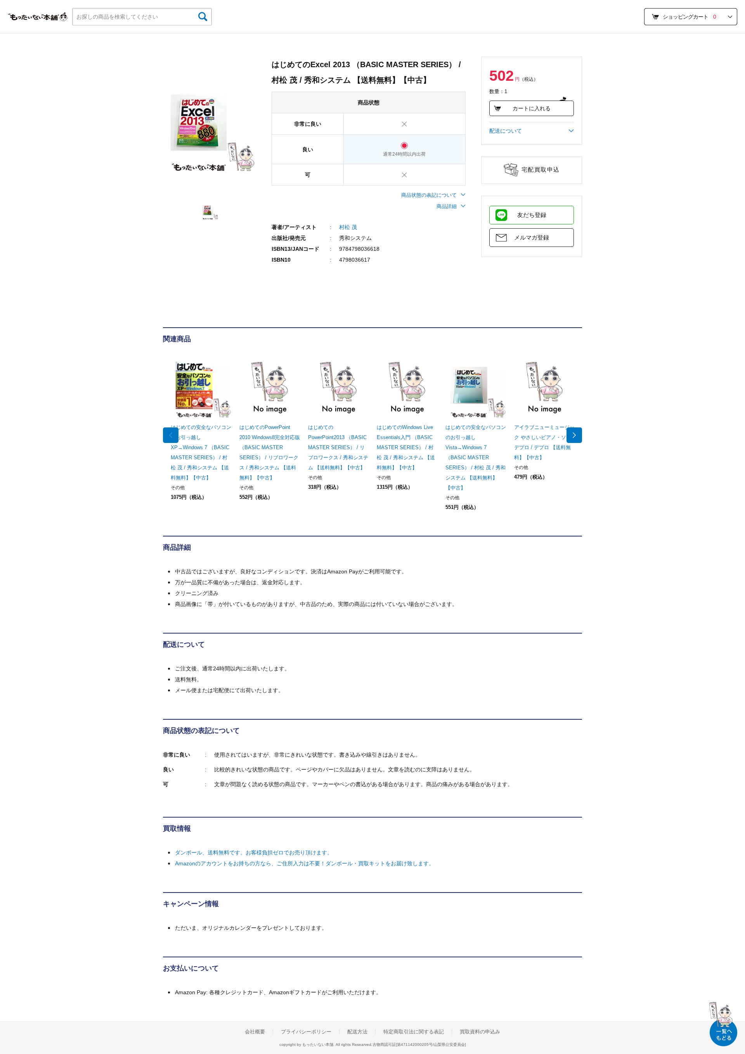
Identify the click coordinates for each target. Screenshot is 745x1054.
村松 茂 (348, 227)
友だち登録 (531, 215)
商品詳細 (447, 206)
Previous (170, 435)
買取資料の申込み (480, 1032)
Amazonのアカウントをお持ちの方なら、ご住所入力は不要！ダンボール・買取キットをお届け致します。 (304, 863)
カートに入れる (532, 108)
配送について (505, 131)
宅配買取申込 (541, 169)
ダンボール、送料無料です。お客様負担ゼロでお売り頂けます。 (254, 852)
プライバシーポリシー (306, 1032)
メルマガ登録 (531, 237)
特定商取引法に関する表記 (413, 1032)
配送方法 (357, 1032)
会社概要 (255, 1032)
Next (574, 435)
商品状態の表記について (429, 195)
